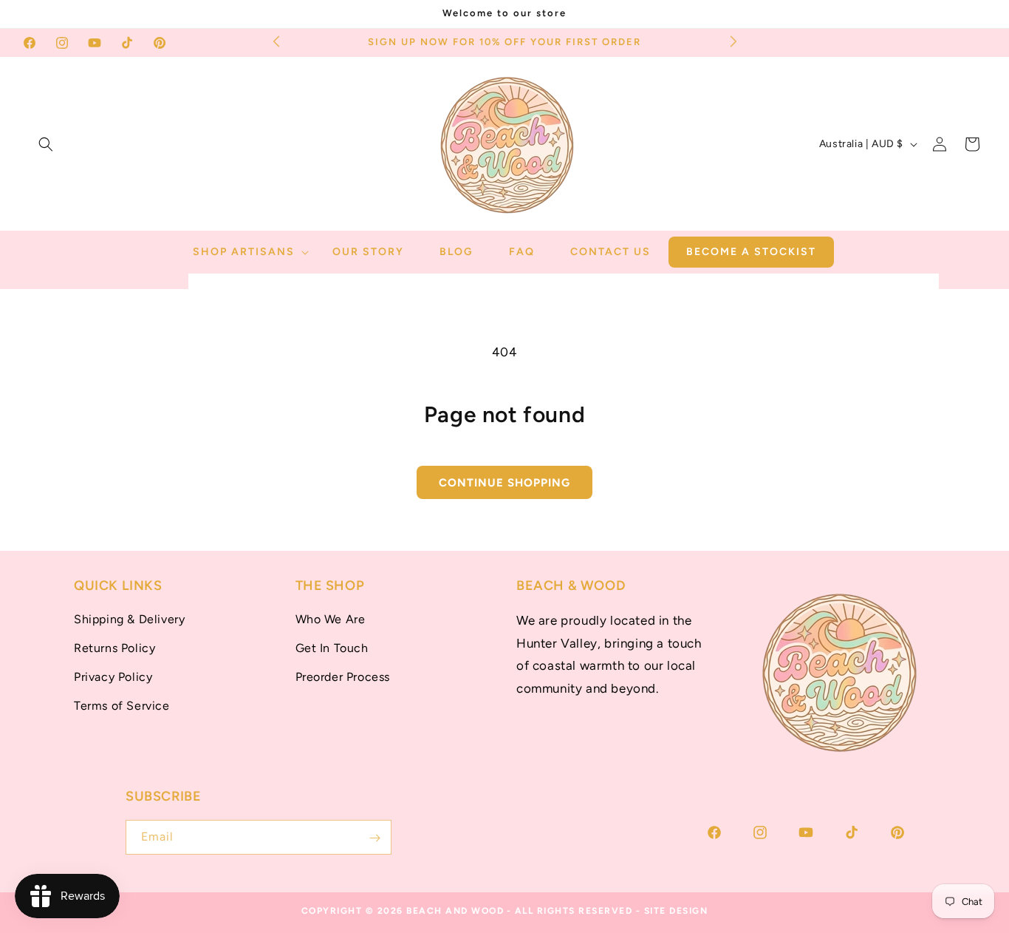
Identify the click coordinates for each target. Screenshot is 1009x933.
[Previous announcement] (276, 41)
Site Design (676, 911)
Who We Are (330, 620)
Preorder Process (343, 677)
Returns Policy (114, 648)
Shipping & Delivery (129, 620)
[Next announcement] (733, 41)
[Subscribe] (374, 838)
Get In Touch (332, 648)
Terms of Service (122, 706)
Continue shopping (504, 482)
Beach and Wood (455, 911)
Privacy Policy (113, 677)
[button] (46, 144)
